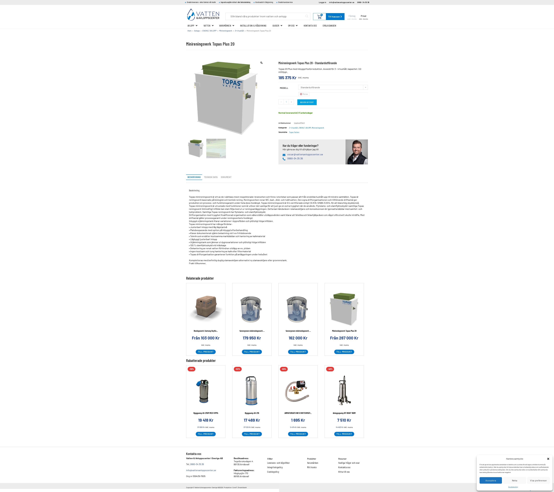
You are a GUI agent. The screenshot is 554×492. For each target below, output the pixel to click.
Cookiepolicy (513, 487)
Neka (514, 480)
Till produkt (206, 352)
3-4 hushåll (239, 31)
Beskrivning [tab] (194, 177)
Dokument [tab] (226, 177)
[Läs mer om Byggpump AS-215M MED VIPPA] (206, 391)
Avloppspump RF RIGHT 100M (344, 413)
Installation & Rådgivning (253, 25)
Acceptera (490, 480)
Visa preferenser (538, 480)
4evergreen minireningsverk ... (251, 330)
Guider (276, 25)
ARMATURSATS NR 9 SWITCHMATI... (298, 413)
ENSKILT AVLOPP (209, 31)
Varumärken (225, 25)
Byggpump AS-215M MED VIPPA (205, 413)
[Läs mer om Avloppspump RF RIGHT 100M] (344, 391)
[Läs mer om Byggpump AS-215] (252, 391)
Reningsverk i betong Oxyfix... (206, 330)
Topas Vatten (294, 132)
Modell (284, 88)
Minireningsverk (225, 31)
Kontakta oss (310, 25)
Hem (189, 31)
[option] (226, 98)
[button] (548, 458)
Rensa (305, 94)
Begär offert (307, 102)
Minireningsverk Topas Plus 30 (344, 330)
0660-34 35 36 (197, 464)
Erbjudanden (329, 25)
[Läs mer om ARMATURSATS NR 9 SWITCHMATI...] (298, 391)
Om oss (291, 25)
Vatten (207, 25)
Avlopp (191, 25)
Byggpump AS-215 (252, 413)
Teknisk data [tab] (211, 177)
